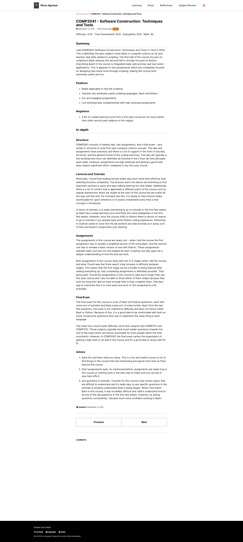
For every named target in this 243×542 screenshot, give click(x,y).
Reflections (166, 5)
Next (144, 422)
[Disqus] (121, 477)
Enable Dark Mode (42, 527)
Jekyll (63, 536)
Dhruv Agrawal (48, 5)
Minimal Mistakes (74, 536)
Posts (151, 5)
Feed (63, 532)
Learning (136, 5)
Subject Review (187, 5)
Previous (99, 422)
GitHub (39, 532)
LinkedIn (51, 532)
